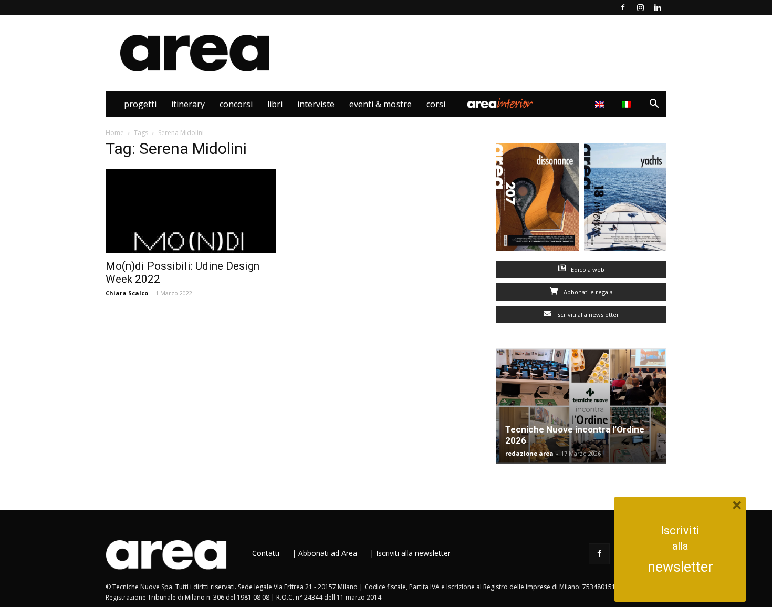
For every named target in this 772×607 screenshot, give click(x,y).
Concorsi (236, 104)
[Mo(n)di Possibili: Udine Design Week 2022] (191, 211)
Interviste (316, 104)
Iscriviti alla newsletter (587, 314)
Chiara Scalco (127, 293)
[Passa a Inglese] (601, 104)
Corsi (435, 104)
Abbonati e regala (587, 292)
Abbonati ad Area (327, 553)
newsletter (680, 567)
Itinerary (188, 104)
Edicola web (586, 269)
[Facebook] (623, 7)
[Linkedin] (657, 7)
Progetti (140, 104)
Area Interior (500, 104)
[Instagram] (640, 7)
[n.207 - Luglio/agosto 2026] (537, 199)
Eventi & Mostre (380, 104)
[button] (653, 105)
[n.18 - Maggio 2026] (625, 199)
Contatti (265, 553)
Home (115, 132)
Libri (275, 104)
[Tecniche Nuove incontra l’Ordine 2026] (581, 406)
